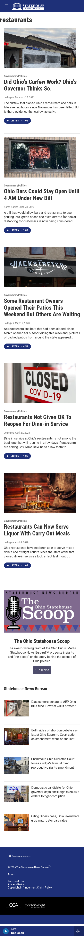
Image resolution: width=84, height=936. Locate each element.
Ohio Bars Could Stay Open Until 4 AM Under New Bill (42, 194)
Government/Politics (15, 76)
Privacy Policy (16, 884)
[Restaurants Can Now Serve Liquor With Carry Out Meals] (40, 493)
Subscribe (42, 670)
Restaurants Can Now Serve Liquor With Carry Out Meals (37, 530)
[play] (6, 931)
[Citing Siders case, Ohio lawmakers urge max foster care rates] (16, 822)
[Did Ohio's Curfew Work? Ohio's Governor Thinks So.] (40, 48)
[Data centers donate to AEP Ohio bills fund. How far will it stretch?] (16, 708)
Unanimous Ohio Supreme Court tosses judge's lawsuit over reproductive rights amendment (52, 763)
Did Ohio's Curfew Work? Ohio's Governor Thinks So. (40, 85)
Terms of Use (16, 881)
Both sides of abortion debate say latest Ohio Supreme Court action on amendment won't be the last (54, 735)
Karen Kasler (11, 206)
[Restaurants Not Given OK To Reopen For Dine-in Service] (40, 383)
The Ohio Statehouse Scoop (42, 641)
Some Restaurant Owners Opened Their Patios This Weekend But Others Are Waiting (42, 307)
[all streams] (79, 931)
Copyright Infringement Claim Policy (30, 887)
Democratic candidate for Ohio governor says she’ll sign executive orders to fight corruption (55, 792)
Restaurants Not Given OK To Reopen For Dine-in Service (37, 420)
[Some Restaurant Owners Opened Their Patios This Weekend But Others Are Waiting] (40, 267)
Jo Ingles (9, 97)
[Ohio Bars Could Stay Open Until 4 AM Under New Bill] (40, 157)
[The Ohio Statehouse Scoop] (42, 611)
